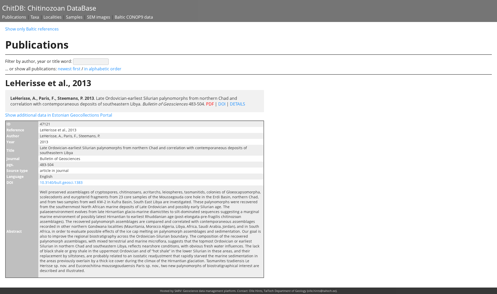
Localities (52, 17)
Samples (74, 17)
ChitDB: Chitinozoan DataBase (49, 8)
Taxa (35, 17)
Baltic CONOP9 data (134, 17)
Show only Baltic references (32, 29)
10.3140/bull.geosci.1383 (61, 182)
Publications (14, 17)
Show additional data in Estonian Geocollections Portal (58, 115)
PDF (210, 104)
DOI (221, 104)
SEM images (98, 17)
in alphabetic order (102, 69)
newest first (70, 69)
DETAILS (237, 104)
